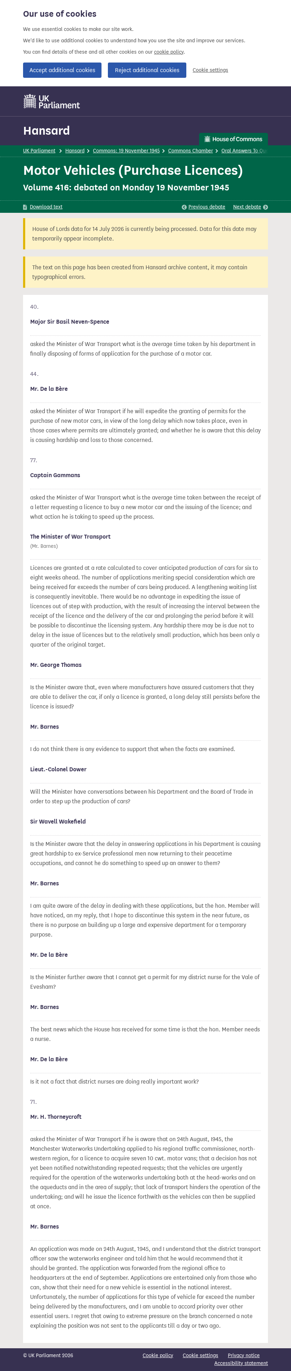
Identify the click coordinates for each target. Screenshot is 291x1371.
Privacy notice (244, 1356)
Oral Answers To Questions (251, 151)
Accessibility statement (241, 1363)
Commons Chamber (190, 151)
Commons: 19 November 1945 (126, 151)
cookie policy (168, 52)
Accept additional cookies (62, 70)
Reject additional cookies (147, 70)
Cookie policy (158, 1356)
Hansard (46, 130)
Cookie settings (210, 70)
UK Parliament (39, 151)
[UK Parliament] (52, 101)
